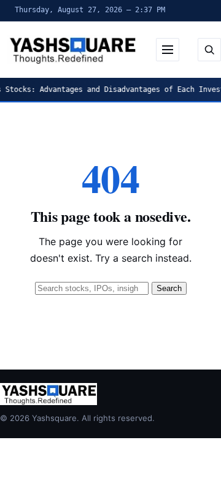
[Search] (209, 49)
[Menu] (167, 49)
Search (169, 288)
